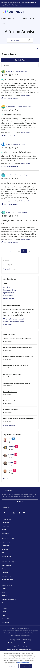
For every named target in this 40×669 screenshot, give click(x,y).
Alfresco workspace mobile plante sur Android (17, 339)
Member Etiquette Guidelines (13, 322)
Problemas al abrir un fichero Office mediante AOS (18, 356)
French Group (8, 287)
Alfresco (4, 48)
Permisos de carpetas (9, 401)
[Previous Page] (11, 251)
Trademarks (27, 643)
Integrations (5, 533)
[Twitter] (9, 512)
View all (5, 479)
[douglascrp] (11, 449)
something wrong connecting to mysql (18, 183)
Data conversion (6, 576)
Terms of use (26, 640)
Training (4, 615)
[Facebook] (4, 512)
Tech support (5, 622)
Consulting (5, 572)
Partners (4, 596)
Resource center (6, 542)
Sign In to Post (20, 60)
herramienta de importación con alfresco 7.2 (16, 365)
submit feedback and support (11, 5)
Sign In (31, 18)
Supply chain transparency (19, 646)
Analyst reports (6, 526)
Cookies (18, 640)
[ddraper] (10, 472)
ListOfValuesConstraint (10, 410)
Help (25, 18)
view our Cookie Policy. (23, 662)
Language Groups (8, 269)
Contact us (20, 501)
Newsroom (5, 603)
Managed (4, 569)
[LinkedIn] (19, 512)
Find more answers (9, 426)
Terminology (5, 546)
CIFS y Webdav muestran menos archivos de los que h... (19, 418)
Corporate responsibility (9, 599)
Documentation (6, 619)
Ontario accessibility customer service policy (19, 649)
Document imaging (7, 580)
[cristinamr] (11, 457)
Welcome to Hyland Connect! (13, 319)
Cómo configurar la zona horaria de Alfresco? (16, 383)
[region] (20, 660)
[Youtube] (24, 512)
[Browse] (4, 24)
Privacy (11, 640)
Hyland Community (8, 18)
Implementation (6, 565)
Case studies (5, 522)
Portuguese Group (9, 290)
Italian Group (8, 295)
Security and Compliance (15, 643)
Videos (4, 553)
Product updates (6, 556)
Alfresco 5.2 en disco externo (12, 374)
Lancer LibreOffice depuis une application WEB (17, 347)
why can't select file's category (17, 152)
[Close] (37, 654)
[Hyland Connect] (13, 12)
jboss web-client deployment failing (20, 79)
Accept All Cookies (26, 666)
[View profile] (3, 71)
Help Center (7, 324)
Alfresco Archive (25, 95)
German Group (8, 298)
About (3, 592)
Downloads (5, 549)
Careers (4, 588)
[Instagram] (14, 512)
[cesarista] (10, 465)
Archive (5, 265)
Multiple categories (12, 114)
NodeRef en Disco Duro (10, 392)
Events (4, 612)
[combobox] (20, 40)
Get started (30, 2)
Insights (4, 530)
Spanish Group (8, 293)
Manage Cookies (12, 666)
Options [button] (37, 48)
